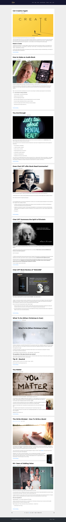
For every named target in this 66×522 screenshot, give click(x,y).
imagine (17, 168)
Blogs (35, 2)
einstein (14, 221)
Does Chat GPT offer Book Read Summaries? (30, 166)
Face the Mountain (42, 2)
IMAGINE (42, 450)
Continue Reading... (16, 52)
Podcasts (47, 2)
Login (53, 2)
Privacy (51, 519)
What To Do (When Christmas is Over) (28, 318)
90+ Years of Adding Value (23, 463)
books (17, 421)
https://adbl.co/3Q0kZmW (43, 84)
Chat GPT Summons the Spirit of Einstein (29, 219)
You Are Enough (19, 113)
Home (33, 2)
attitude (17, 320)
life (15, 465)
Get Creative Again (20, 11)
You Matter (17, 370)
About (50, 2)
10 (38, 512)
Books (38, 2)
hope (15, 371)
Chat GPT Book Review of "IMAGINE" (27, 270)
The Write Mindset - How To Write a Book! (29, 419)
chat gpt (14, 168)
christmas (20, 320)
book (16, 59)
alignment (14, 320)
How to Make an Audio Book (24, 57)
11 (40, 512)
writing (19, 421)
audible (14, 59)
